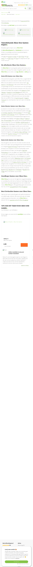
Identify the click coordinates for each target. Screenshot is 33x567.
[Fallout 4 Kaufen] (16, 229)
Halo (4, 56)
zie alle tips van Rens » (25, 265)
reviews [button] (28, 5)
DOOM (18, 122)
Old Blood (24, 132)
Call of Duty (21, 56)
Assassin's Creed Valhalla (13, 92)
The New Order (18, 132)
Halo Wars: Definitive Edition (14, 112)
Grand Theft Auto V (12, 146)
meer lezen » (17, 14)
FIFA (17, 58)
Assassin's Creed (12, 56)
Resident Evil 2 (4, 169)
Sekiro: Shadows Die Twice (19, 162)
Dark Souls (10, 58)
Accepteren (16, 561)
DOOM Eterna (24, 122)
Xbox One (3, 14)
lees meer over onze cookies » (23, 563)
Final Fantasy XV (19, 98)
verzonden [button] (7, 5)
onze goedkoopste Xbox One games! (18, 186)
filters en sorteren (4, 12)
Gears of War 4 (20, 118)
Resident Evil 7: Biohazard (15, 169)
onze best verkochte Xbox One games (19, 200)
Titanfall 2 (3, 126)
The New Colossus (12, 133)
